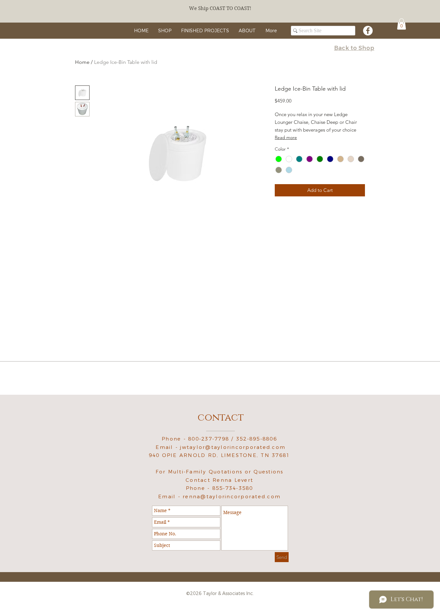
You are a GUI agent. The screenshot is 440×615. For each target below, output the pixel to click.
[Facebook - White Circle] (368, 30)
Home (82, 62)
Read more (286, 137)
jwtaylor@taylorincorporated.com (232, 447)
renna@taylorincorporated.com (232, 496)
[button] (401, 24)
